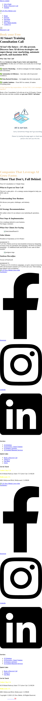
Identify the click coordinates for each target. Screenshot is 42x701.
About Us (7, 21)
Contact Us (7, 24)
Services (6, 17)
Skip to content (4, 1)
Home (6, 16)
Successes (7, 19)
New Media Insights (10, 23)
